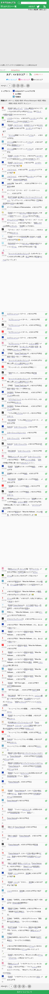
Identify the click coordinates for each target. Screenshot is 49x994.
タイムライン (15, 70)
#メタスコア (12, 80)
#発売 (15, 103)
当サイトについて (24, 992)
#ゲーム (11, 100)
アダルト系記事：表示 (37, 9)
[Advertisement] (24, 37)
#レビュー (27, 103)
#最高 (39, 100)
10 (28, 86)
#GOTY (20, 103)
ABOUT (32, 7)
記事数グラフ (38, 74)
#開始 (44, 100)
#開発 (11, 103)
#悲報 (17, 100)
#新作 (21, 100)
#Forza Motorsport (30, 100)
